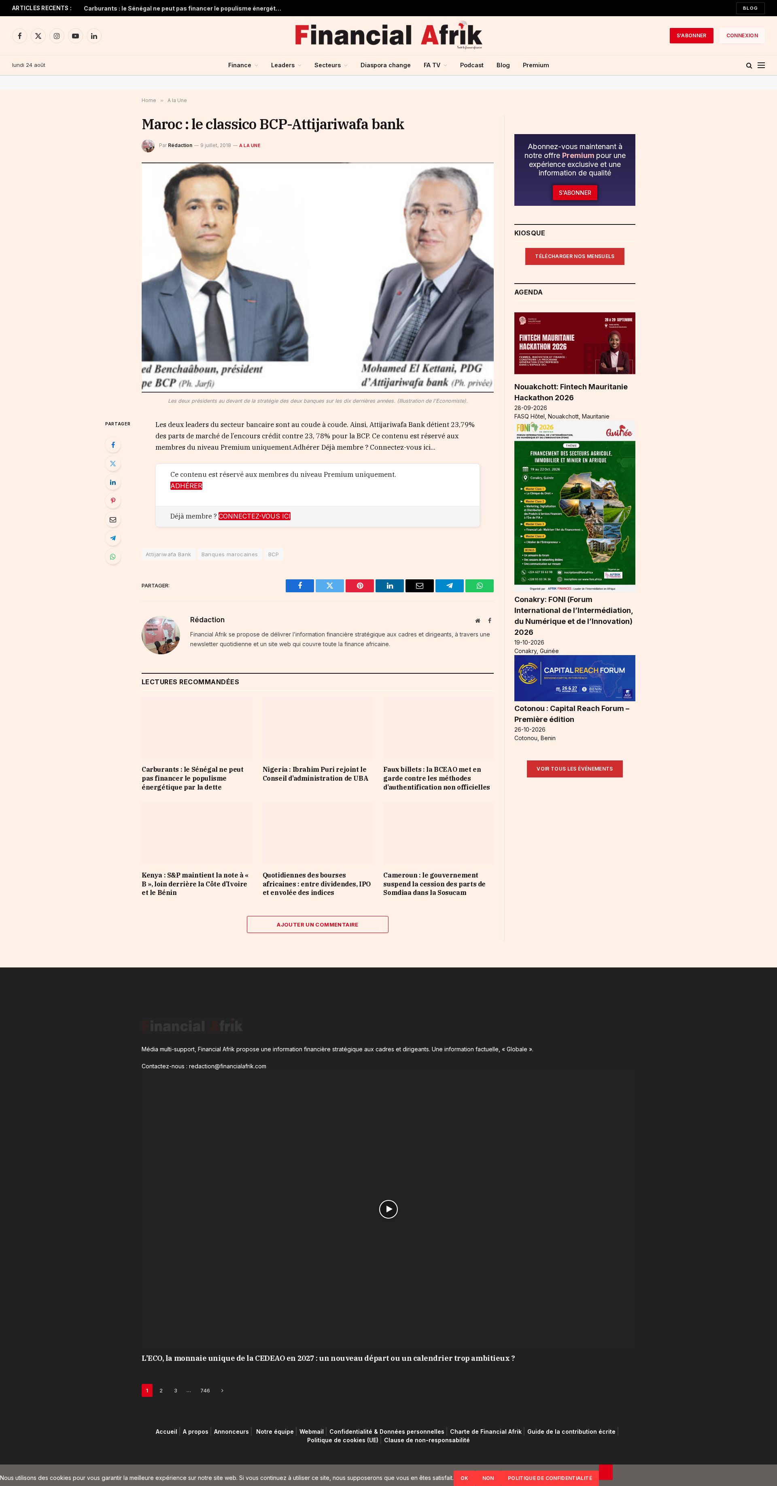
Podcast (472, 65)
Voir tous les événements (575, 769)
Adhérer (186, 486)
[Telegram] (113, 538)
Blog (750, 8)
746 (205, 1390)
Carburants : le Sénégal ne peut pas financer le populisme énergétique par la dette (185, 8)
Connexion (742, 35)
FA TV (432, 65)
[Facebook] (113, 445)
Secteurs (327, 65)
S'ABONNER (692, 35)
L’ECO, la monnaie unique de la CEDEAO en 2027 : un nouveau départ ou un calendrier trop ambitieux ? (328, 1358)
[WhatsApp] (113, 556)
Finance (239, 65)
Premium (536, 65)
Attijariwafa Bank (168, 554)
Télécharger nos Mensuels (575, 256)
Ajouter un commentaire (318, 924)
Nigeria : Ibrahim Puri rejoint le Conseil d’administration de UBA (316, 773)
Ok (465, 1478)
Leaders (283, 65)
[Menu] (761, 65)
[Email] (113, 519)
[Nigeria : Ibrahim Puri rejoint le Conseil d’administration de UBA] (318, 728)
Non (488, 1478)
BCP (273, 554)
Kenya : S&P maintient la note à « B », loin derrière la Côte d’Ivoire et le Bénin (195, 884)
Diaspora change (386, 65)
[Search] (749, 65)
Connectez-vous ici (255, 516)
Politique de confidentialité (550, 1478)
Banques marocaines (230, 554)
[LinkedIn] (113, 482)
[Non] (606, 1472)
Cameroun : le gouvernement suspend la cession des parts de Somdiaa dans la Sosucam (434, 884)
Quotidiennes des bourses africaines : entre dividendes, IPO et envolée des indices (317, 884)
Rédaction (180, 145)
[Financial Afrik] (388, 35)
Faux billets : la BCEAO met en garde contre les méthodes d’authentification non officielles (436, 778)
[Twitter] (113, 463)
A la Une (250, 145)
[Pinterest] (113, 500)
